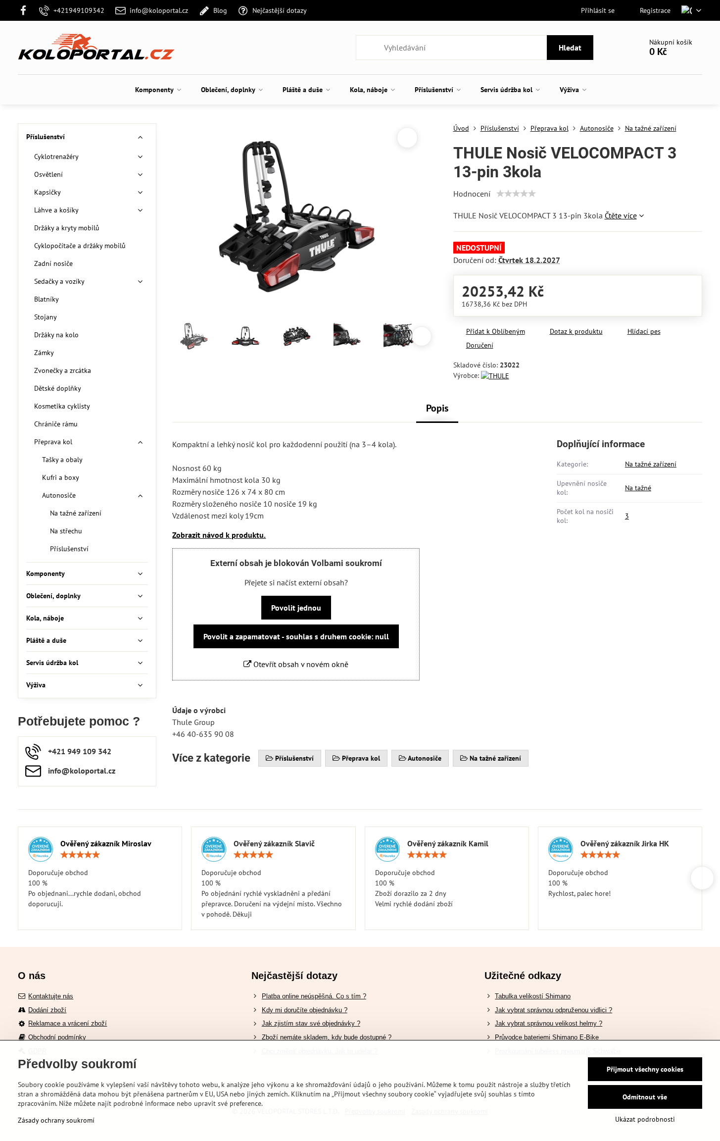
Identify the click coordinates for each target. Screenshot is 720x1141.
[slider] (516, 194)
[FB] (26, 10)
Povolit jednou (296, 608)
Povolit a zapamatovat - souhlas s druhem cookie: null (296, 636)
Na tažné (638, 487)
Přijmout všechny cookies (645, 1069)
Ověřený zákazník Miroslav (105, 843)
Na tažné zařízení (650, 464)
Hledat (570, 47)
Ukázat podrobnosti (645, 1119)
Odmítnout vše (645, 1096)
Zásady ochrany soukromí (56, 1120)
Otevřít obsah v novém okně (299, 664)
